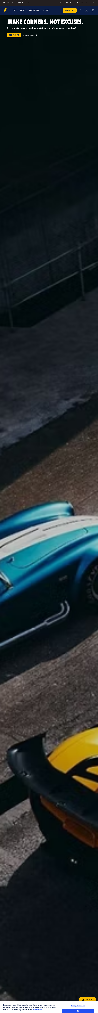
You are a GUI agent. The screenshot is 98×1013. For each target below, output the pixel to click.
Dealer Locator (91, 3)
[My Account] (86, 10)
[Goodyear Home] (5, 10)
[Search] (80, 10)
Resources (46, 10)
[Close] (95, 1006)
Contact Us (80, 3)
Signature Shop (34, 10)
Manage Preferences (78, 1006)
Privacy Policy (37, 1010)
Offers (61, 3)
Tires (14, 10)
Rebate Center (70, 3)
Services (22, 10)
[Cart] (92, 10)
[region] (49, 1007)
